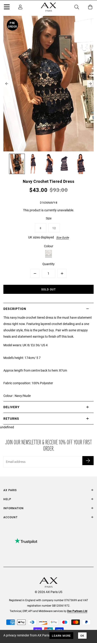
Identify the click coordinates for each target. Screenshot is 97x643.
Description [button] (14, 308)
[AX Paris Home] (48, 7)
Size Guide (62, 237)
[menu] (7, 8)
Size (48, 218)
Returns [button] (11, 418)
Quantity (48, 264)
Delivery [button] (11, 407)
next (90, 83)
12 (54, 228)
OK (82, 635)
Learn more (61, 635)
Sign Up (88, 460)
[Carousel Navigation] (48, 83)
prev (6, 83)
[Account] (20, 7)
